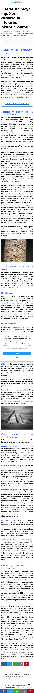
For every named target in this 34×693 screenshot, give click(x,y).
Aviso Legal (25, 674)
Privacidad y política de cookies (17, 348)
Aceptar (17, 353)
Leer (17, 357)
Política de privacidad (10, 676)
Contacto (17, 674)
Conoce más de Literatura (17, 103)
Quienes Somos (8, 674)
